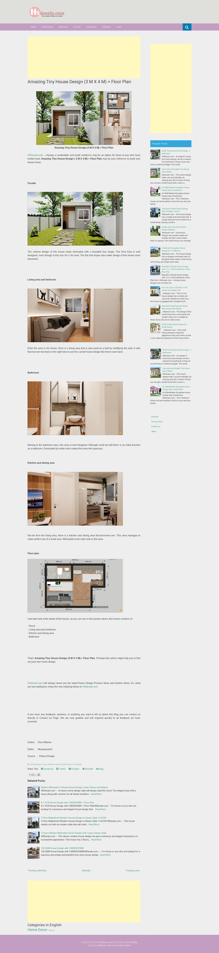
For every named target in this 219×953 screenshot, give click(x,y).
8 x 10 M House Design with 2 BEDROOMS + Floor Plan (67, 802)
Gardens (106, 27)
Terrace (51, 930)
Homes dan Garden (121, 945)
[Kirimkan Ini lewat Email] (30, 774)
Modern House (54, 764)
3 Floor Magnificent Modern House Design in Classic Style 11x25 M (73, 817)
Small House (66, 764)
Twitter (62, 769)
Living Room (47, 27)
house (44, 764)
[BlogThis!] (33, 774)
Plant (119, 27)
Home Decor (38, 930)
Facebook (48, 769)
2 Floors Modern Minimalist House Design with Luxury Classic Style (73, 833)
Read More (96, 794)
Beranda (86, 870)
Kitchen (77, 27)
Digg (101, 769)
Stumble (88, 769)
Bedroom (63, 27)
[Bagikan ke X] (36, 774)
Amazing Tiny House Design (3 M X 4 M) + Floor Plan (79, 81)
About (153, 431)
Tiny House (76, 764)
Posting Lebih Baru (37, 870)
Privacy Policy (157, 422)
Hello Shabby (131, 942)
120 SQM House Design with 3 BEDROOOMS (62, 848)
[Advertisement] (84, 57)
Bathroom (91, 27)
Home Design (35, 764)
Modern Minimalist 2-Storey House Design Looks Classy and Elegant (74, 787)
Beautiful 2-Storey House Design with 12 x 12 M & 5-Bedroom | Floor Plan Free (176, 269)
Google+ (75, 769)
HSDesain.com (35, 155)
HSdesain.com (35, 683)
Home (33, 27)
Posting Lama (133, 870)
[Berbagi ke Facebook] (38, 774)
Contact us (155, 427)
